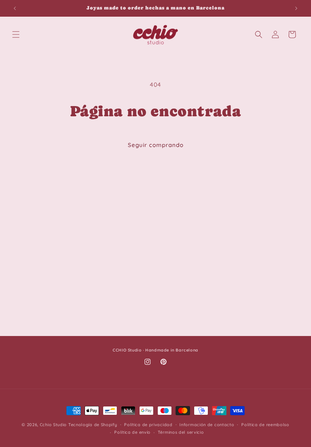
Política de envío (132, 432)
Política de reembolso (265, 424)
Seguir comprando (156, 144)
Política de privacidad (148, 424)
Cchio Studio (53, 424)
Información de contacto (206, 424)
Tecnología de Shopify (92, 424)
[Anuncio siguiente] (296, 8)
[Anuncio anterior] (14, 8)
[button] (16, 34)
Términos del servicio (181, 432)
